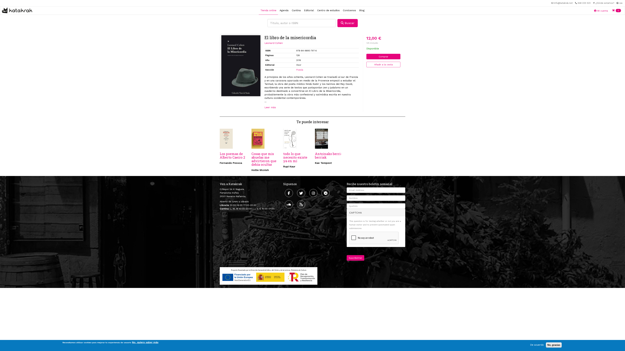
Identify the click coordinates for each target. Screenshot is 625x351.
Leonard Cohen (273, 43)
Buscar (349, 23)
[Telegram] (325, 193)
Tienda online (268, 10)
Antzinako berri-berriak (328, 155)
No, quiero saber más (145, 342)
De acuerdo (537, 344)
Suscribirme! (355, 258)
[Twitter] (301, 193)
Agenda (284, 10)
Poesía (299, 70)
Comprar (383, 56)
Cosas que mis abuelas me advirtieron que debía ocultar (263, 159)
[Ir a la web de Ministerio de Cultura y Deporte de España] (268, 275)
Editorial (309, 10)
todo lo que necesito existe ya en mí (295, 157)
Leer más (270, 107)
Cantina (296, 10)
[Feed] (301, 204)
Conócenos (349, 10)
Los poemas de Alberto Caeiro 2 (232, 155)
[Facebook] (289, 193)
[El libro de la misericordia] (240, 65)
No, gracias (553, 345)
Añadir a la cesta (383, 64)
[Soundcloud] (289, 204)
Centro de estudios (328, 10)
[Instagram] (313, 193)
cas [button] (620, 3)
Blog (362, 10)
